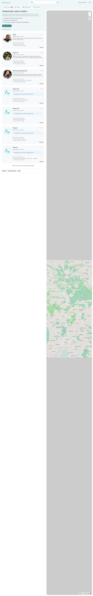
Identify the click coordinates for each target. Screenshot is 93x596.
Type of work (8, 7)
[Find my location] (89, 19)
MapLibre (81, 593)
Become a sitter (83, 2)
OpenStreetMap (87, 593)
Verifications (27, 7)
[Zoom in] (89, 12)
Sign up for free (7, 25)
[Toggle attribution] (90, 593)
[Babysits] (6, 2)
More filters (37, 7)
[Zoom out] (89, 15)
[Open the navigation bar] (90, 2)
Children (18, 7)
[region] (69, 302)
